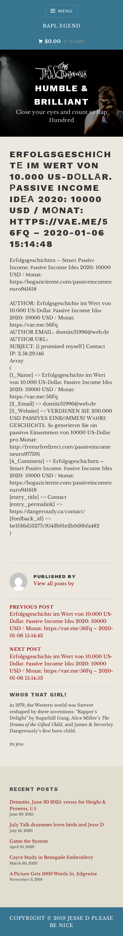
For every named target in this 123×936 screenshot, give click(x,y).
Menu (65, 11)
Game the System (29, 841)
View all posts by (53, 583)
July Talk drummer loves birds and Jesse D (57, 824)
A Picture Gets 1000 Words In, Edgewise (53, 873)
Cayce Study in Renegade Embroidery (51, 857)
